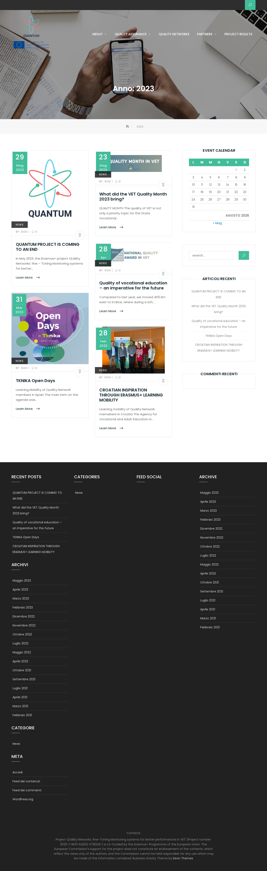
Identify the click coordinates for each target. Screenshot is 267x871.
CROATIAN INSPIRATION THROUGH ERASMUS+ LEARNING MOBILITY (131, 395)
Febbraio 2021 (22, 715)
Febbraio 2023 (23, 607)
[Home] (128, 127)
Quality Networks (174, 34)
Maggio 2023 (22, 580)
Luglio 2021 (20, 688)
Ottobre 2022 (22, 634)
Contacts (133, 833)
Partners (204, 34)
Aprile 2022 (20, 661)
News (20, 224)
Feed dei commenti (27, 790)
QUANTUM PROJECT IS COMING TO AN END (47, 246)
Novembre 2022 (24, 625)
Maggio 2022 (22, 652)
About (97, 34)
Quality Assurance (131, 34)
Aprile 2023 (20, 589)
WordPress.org (23, 799)
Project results (238, 34)
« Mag (217, 223)
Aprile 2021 (20, 697)
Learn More (25, 277)
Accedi (18, 772)
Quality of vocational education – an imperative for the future (133, 285)
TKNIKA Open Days (35, 381)
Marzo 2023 (21, 598)
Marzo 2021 (20, 706)
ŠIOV (22, 232)
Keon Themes (183, 858)
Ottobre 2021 (22, 670)
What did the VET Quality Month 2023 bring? (133, 196)
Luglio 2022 (20, 643)
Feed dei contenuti (26, 781)
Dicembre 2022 (24, 616)
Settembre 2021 (24, 679)
